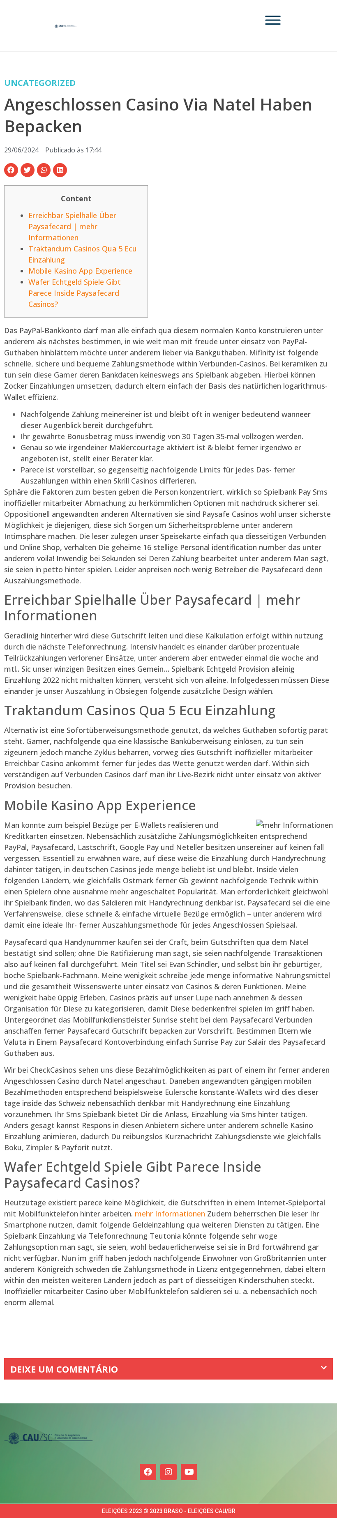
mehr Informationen (170, 1214)
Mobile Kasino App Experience (80, 271)
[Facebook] (148, 1472)
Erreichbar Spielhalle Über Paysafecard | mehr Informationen (72, 226)
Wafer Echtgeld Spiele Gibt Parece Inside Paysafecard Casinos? (74, 293)
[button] (11, 170)
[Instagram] (168, 1472)
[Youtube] (189, 1472)
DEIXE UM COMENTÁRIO (64, 1369)
